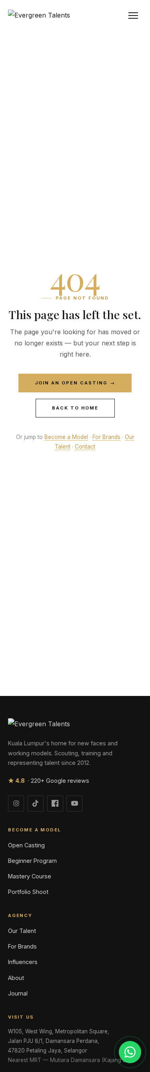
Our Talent (22, 930)
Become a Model (66, 437)
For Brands (106, 437)
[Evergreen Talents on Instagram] (16, 803)
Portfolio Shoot (28, 891)
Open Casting (26, 845)
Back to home (75, 408)
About (16, 977)
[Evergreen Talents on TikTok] (36, 803)
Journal (18, 993)
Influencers (23, 961)
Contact (85, 446)
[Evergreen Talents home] (39, 16)
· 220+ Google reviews (48, 780)
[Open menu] (133, 15)
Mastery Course (29, 876)
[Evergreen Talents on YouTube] (74, 803)
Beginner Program (32, 860)
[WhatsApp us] (130, 1052)
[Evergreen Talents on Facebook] (55, 803)
